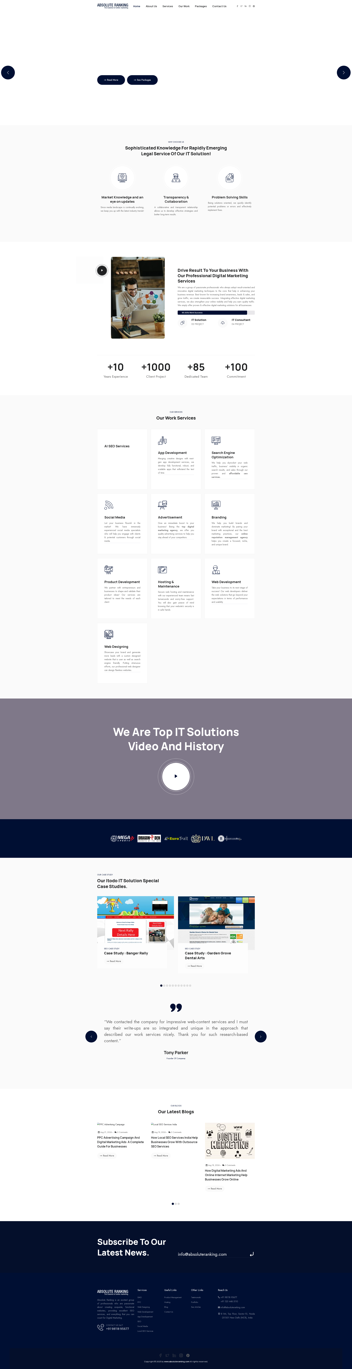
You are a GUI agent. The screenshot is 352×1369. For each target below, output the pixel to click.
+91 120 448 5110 (229, 1301)
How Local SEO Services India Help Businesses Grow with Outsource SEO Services (174, 1142)
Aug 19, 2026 (160, 1132)
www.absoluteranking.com (176, 1361)
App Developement (145, 1316)
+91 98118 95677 (117, 1329)
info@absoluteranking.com (233, 1307)
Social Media (143, 1326)
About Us (151, 6)
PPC (139, 1302)
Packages (201, 6)
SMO (140, 1297)
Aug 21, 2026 (106, 1132)
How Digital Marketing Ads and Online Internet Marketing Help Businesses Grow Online (226, 1175)
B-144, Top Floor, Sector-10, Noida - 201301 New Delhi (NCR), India (238, 1315)
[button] (344, 72)
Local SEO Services (145, 1331)
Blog (166, 1307)
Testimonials (196, 1297)
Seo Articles (196, 1307)
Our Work (183, 6)
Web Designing (144, 1307)
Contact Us (219, 6)
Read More (115, 961)
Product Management (173, 1297)
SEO (139, 1321)
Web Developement (145, 1311)
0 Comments (122, 1132)
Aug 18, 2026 (214, 1165)
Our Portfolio (113, 79)
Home (136, 6)
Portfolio (194, 1302)
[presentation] (91, 1036)
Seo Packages (146, 79)
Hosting (167, 1302)
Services (168, 6)
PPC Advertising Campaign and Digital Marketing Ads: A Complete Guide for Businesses (120, 1142)
